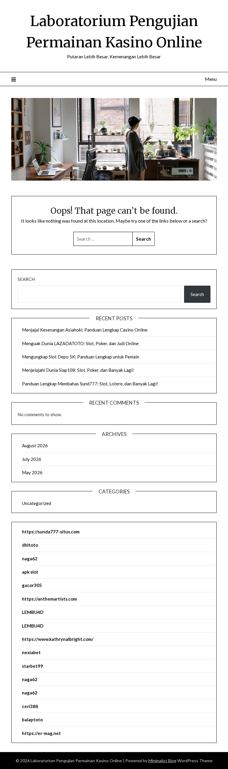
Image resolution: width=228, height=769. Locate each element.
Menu (210, 79)
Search (26, 279)
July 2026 (31, 459)
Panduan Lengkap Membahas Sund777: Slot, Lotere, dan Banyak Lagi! (90, 383)
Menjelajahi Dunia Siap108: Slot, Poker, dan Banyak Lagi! (78, 370)
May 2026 (32, 472)
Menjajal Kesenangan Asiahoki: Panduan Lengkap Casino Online (85, 329)
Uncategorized (36, 503)
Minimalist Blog (162, 760)
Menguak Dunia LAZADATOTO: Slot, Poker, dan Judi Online (80, 343)
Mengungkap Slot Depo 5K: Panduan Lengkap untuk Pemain (80, 356)
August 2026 (35, 445)
